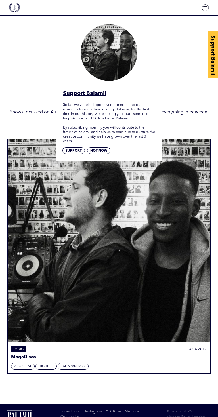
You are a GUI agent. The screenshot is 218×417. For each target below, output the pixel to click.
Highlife (46, 366)
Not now (98, 151)
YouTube (113, 411)
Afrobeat (23, 366)
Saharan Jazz (73, 366)
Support (74, 151)
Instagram (93, 411)
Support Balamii (212, 55)
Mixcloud (132, 411)
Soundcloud (70, 411)
